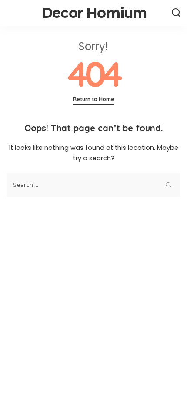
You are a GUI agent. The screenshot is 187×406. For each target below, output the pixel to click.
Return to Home (93, 99)
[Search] (176, 13)
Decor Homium (94, 12)
